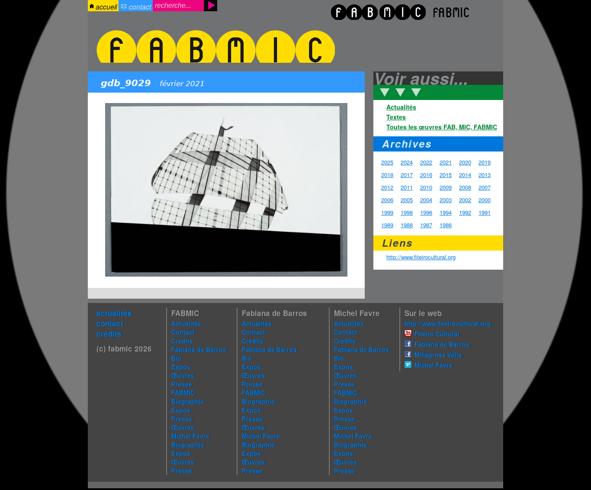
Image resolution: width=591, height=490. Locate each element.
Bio (176, 358)
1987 (426, 225)
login (14, 21)
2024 (407, 162)
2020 (465, 162)
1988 (407, 225)
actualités (114, 313)
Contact (183, 332)
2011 (407, 187)
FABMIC (183, 392)
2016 (426, 175)
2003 (446, 200)
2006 (387, 200)
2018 (387, 175)
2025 (387, 162)
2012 (387, 187)
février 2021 (182, 84)
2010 (426, 187)
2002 (465, 200)
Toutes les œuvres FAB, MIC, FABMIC (441, 126)
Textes (396, 117)
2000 (485, 200)
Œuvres (182, 375)
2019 (485, 162)
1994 (446, 212)
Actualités (401, 107)
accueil (106, 6)
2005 (407, 200)
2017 (407, 175)
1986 (446, 225)
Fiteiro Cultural (436, 333)
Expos (180, 366)
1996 (426, 212)
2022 (426, 162)
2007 (485, 187)
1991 (485, 212)
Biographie (187, 401)
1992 (465, 212)
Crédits (182, 340)
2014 (465, 175)
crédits (109, 334)
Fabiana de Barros (198, 349)
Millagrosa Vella (438, 354)
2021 (446, 162)
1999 (387, 212)
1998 (407, 212)
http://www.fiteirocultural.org (421, 257)
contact (140, 6)
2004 (426, 200)
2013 (485, 175)
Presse (181, 384)
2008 (465, 187)
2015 (446, 175)
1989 (387, 225)
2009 (446, 187)
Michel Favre (190, 436)
